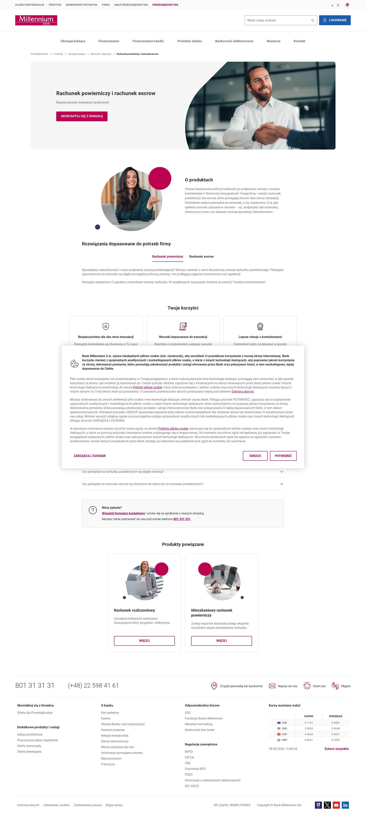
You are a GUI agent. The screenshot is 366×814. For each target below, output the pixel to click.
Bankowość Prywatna (81, 4)
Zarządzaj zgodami (92, 457)
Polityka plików (173, 428)
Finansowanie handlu (148, 41)
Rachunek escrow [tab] (201, 256)
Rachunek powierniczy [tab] (167, 256)
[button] (332, 5)
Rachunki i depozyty (101, 54)
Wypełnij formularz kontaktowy (123, 513)
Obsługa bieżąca (73, 41)
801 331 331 (181, 519)
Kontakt (299, 41)
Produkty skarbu (189, 41)
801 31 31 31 (35, 685)
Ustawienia (56, 805)
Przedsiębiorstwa (165, 4)
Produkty (58, 54)
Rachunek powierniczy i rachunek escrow (137, 54)
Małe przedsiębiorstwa (131, 4)
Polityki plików (147, 387)
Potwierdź (283, 456)
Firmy (106, 4)
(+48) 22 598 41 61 (93, 685)
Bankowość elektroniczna (234, 41)
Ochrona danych (243, 391)
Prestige (55, 4)
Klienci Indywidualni (29, 4)
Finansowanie (109, 41)
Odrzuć (255, 456)
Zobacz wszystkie (336, 748)
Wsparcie (273, 41)
